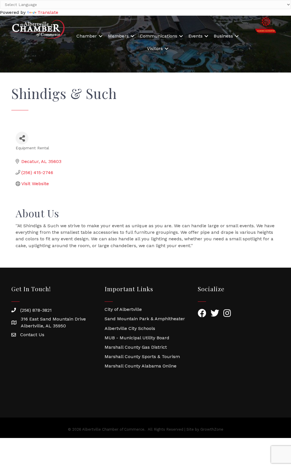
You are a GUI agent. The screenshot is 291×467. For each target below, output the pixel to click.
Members (118, 36)
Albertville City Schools (130, 328)
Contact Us (32, 334)
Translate (48, 12)
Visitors (155, 48)
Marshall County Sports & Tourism (142, 356)
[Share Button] (22, 138)
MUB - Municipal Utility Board (137, 337)
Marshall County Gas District (136, 347)
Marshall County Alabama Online (140, 366)
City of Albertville (123, 309)
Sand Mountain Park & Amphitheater (145, 318)
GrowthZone (211, 429)
